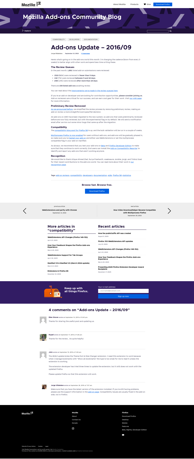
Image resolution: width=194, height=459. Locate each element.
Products (134, 4)
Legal (46, 446)
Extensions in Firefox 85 (58, 271)
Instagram (73, 428)
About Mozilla (119, 4)
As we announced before (62, 109)
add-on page (93, 392)
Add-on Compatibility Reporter (123, 148)
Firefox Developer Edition (120, 146)
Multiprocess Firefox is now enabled (67, 135)
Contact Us (76, 420)
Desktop (125, 420)
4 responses (85, 53)
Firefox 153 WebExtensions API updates (115, 241)
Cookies (40, 446)
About (74, 416)
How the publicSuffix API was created (114, 233)
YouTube (123, 435)
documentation (90, 39)
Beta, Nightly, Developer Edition (134, 430)
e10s (110, 175)
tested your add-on (77, 138)
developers (74, 39)
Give (149, 4)
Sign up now (123, 296)
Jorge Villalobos (56, 53)
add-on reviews (62, 175)
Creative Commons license (85, 451)
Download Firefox (163, 4)
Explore (28, 31)
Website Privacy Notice (28, 446)
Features (125, 426)
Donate (75, 423)
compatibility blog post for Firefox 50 (71, 130)
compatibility (59, 39)
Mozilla (31, 4)
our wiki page (136, 98)
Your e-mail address (106, 287)
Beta (103, 146)
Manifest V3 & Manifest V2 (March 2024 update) (68, 263)
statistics (126, 175)
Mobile (124, 423)
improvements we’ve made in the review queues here (95, 91)
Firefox (125, 413)
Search (170, 31)
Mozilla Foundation (58, 449)
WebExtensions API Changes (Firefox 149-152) (68, 237)
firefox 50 (117, 175)
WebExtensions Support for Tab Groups (65, 255)
